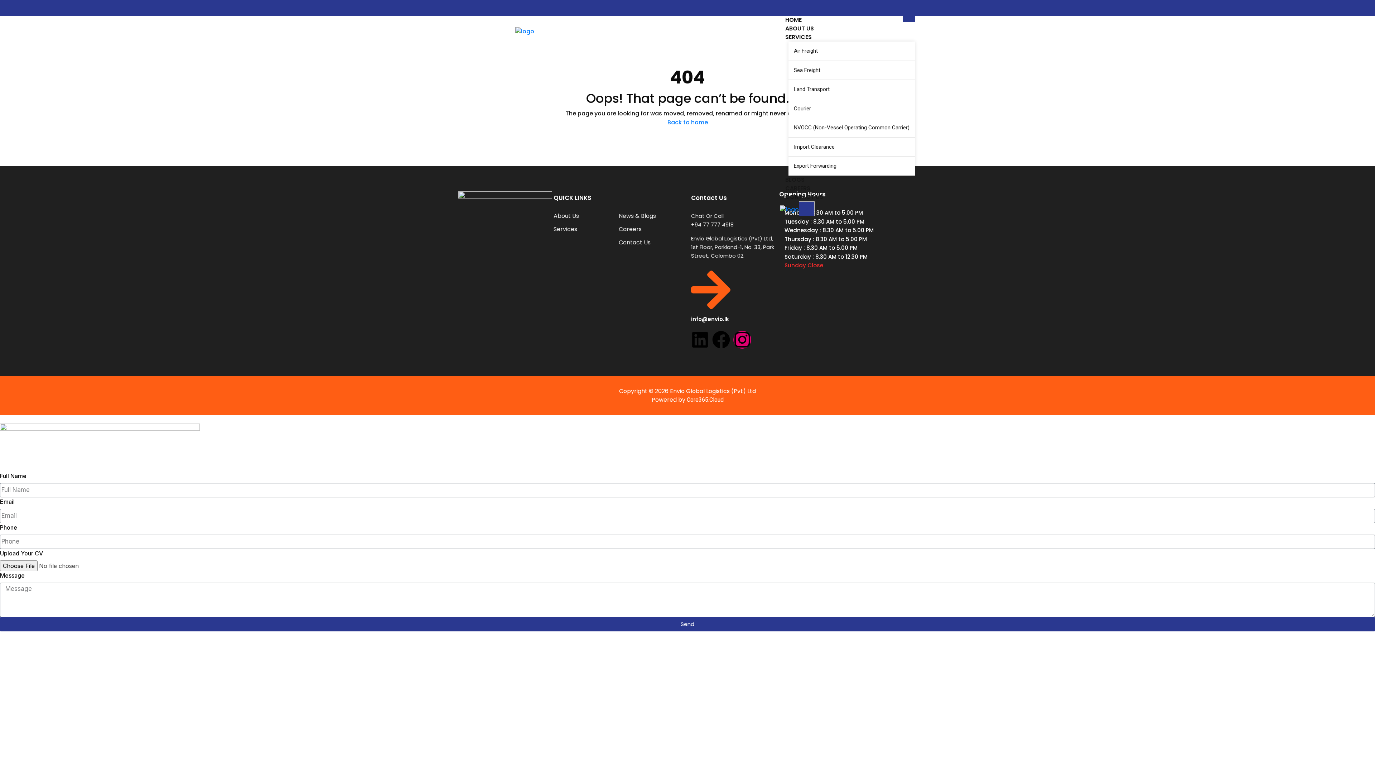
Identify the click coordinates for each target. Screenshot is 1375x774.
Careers (797, 188)
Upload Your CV (21, 553)
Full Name (13, 475)
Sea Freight (807, 70)
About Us (799, 28)
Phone (8, 527)
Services (798, 37)
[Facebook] (721, 340)
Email (7, 501)
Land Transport (812, 89)
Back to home (687, 122)
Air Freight (806, 51)
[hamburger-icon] (909, 19)
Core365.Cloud (705, 399)
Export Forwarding (815, 166)
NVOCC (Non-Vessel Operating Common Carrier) (852, 127)
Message (12, 575)
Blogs (795, 180)
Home (793, 20)
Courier (802, 108)
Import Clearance (814, 147)
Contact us (804, 197)
